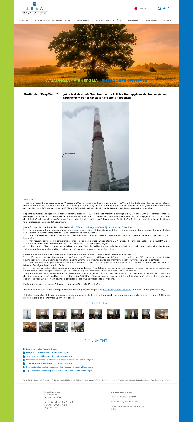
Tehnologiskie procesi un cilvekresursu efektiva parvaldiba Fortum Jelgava (59, 360)
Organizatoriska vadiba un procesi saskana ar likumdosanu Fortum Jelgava (59, 371)
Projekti (169, 21)
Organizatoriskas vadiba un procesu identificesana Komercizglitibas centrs (59, 367)
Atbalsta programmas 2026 (52, 21)
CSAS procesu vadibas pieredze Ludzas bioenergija (49, 356)
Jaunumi (23, 21)
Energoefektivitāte (108, 21)
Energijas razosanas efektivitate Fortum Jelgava (47, 352)
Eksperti (151, 21)
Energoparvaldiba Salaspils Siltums (41, 349)
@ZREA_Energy (128, 397)
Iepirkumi (133, 21)
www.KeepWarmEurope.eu (117, 290)
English (143, 8)
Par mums (83, 21)
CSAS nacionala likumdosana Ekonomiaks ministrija (49, 363)
